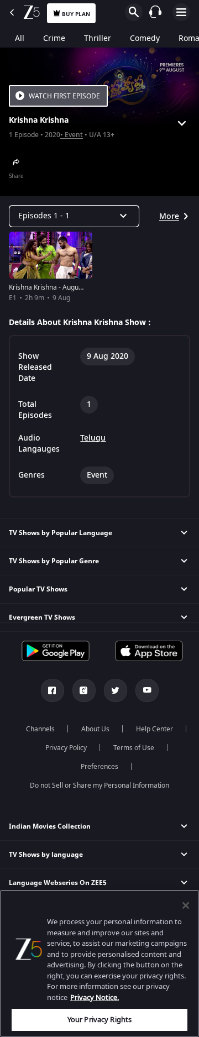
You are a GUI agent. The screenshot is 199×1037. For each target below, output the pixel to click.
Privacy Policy (66, 748)
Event (74, 135)
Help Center (154, 729)
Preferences (99, 767)
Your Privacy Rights (99, 1019)
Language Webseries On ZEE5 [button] (58, 883)
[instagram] (84, 690)
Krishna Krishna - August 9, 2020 (58, 287)
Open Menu (181, 12)
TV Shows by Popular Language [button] (60, 533)
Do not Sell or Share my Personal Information (99, 785)
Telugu (93, 438)
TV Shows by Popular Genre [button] (54, 561)
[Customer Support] (155, 11)
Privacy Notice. (94, 997)
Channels (40, 729)
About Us (95, 729)
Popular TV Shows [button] (38, 589)
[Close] (186, 905)
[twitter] (115, 690)
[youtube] (147, 690)
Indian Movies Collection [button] (50, 826)
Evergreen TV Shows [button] (42, 617)
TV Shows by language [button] (46, 855)
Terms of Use (133, 748)
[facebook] (52, 690)
